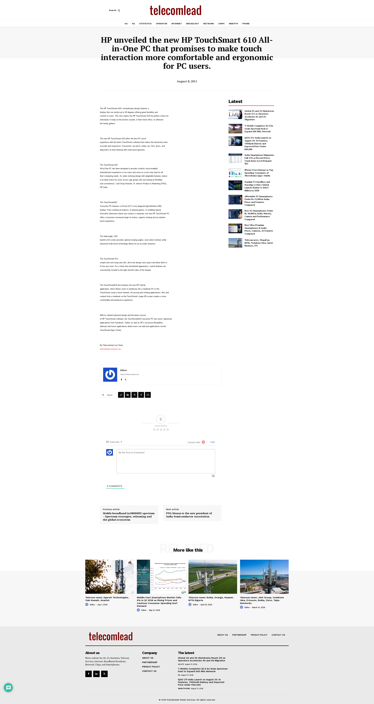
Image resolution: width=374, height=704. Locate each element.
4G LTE (181, 664)
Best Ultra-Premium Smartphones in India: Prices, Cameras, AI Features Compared (259, 229)
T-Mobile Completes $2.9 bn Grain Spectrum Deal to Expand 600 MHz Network (259, 128)
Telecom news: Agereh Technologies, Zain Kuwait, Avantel (107, 599)
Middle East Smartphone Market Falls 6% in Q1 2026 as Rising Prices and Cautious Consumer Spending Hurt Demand (159, 601)
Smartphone (184, 688)
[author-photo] (87, 604)
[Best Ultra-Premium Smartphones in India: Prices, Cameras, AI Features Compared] (235, 228)
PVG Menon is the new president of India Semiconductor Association (189, 515)
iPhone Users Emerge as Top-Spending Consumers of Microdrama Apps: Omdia (259, 172)
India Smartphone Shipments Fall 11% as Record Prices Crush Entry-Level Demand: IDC (259, 159)
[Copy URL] (121, 395)
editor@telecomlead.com (110, 349)
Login (212, 442)
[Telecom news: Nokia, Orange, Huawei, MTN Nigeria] (212, 577)
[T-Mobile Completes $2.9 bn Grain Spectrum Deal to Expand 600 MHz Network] (235, 128)
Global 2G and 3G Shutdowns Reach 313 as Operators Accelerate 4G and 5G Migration (259, 115)
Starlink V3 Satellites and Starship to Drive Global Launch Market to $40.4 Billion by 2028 (257, 186)
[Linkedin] (128, 395)
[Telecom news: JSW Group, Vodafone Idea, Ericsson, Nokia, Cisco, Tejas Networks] (264, 577)
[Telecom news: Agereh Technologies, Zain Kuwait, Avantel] (109, 577)
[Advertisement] (251, 271)
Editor (123, 370)
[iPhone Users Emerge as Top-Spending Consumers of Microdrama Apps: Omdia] (235, 173)
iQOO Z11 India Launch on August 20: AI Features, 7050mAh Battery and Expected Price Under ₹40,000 (258, 143)
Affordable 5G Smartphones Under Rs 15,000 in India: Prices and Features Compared (259, 200)
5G (179, 675)
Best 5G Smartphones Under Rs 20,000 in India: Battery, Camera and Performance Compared (259, 215)
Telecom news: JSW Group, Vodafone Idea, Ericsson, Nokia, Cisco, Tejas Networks (262, 600)
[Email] (148, 395)
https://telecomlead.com (129, 374)
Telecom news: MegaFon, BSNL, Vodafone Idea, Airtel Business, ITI (259, 243)
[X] (125, 379)
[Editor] (110, 375)
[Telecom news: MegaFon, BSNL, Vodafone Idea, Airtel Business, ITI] (235, 243)
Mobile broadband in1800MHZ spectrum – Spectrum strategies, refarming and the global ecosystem (129, 516)
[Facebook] (121, 379)
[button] (115, 10)
